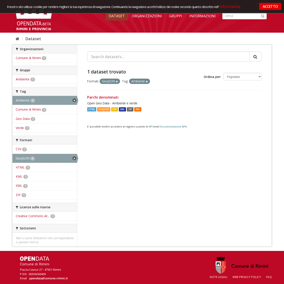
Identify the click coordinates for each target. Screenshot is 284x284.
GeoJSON (104, 109)
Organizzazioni (147, 16)
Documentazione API (173, 126)
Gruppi (175, 16)
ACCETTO (270, 6)
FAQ (269, 277)
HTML (92, 109)
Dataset (117, 16)
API (151, 126)
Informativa (230, 6)
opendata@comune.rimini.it (48, 278)
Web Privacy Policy (247, 277)
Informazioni (202, 16)
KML (122, 109)
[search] (256, 57)
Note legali (218, 277)
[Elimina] (117, 81)
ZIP (130, 109)
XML (138, 109)
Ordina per (212, 77)
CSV (114, 109)
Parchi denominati (102, 97)
